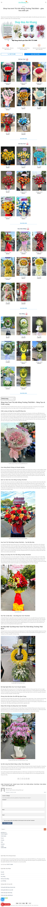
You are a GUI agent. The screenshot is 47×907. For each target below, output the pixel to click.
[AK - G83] (8, 326)
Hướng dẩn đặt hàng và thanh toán (8, 887)
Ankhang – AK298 (23, 83)
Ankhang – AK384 (8, 387)
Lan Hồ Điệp (3, 880)
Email (3, 814)
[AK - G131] (23, 292)
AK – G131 (23, 302)
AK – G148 (23, 277)
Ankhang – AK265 (8, 108)
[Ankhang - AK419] (39, 241)
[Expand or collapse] (14, 399)
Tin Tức (23, 6)
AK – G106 (39, 336)
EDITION (4, 832)
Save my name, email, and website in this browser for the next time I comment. (19, 820)
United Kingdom (4, 834)
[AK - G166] (39, 155)
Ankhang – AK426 (23, 252)
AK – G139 (23, 166)
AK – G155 (39, 107)
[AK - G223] (39, 266)
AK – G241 (23, 107)
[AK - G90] (23, 326)
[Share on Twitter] (22, 779)
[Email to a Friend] (25, 779)
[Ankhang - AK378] (8, 206)
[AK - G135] (8, 180)
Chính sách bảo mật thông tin (7, 895)
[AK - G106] (39, 326)
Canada (2, 840)
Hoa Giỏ (2, 874)
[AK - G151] (8, 350)
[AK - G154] (23, 122)
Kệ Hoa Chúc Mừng (5, 878)
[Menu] (1, 2)
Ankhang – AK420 (8, 278)
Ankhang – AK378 (8, 217)
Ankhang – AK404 (39, 362)
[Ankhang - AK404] (39, 351)
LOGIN (2, 846)
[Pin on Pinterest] (27, 779)
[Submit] (45, 829)
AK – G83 (8, 336)
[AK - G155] (39, 97)
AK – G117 (8, 166)
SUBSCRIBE (3, 847)
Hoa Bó (2, 872)
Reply (45, 792)
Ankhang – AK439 (8, 252)
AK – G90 (23, 336)
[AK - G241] (23, 97)
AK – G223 (39, 277)
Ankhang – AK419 (39, 252)
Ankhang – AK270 (39, 83)
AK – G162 (8, 133)
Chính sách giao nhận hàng (6, 892)
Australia (2, 844)
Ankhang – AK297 (8, 83)
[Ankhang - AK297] (8, 72)
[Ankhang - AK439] (8, 241)
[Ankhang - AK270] (39, 72)
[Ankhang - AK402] (39, 181)
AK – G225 (8, 302)
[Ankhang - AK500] (23, 376)
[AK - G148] (23, 266)
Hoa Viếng (3, 876)
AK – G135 (8, 190)
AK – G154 (23, 133)
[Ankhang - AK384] (8, 376)
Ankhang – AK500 (23, 387)
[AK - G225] (8, 292)
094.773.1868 (10, 864)
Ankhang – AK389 (23, 217)
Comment (4, 799)
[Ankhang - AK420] (8, 267)
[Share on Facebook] (20, 779)
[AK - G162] (8, 122)
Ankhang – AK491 (23, 362)
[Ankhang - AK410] (23, 181)
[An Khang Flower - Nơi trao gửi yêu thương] (23, 2)
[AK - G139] (23, 155)
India (2, 842)
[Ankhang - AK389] (23, 206)
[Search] (45, 2)
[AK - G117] (8, 155)
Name (3, 809)
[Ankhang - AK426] (23, 241)
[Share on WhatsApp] (18, 779)
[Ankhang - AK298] (23, 72)
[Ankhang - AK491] (23, 351)
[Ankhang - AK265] (8, 97)
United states (3, 836)
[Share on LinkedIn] (29, 779)
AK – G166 (39, 166)
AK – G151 (8, 360)
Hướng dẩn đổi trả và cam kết (7, 889)
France (2, 838)
